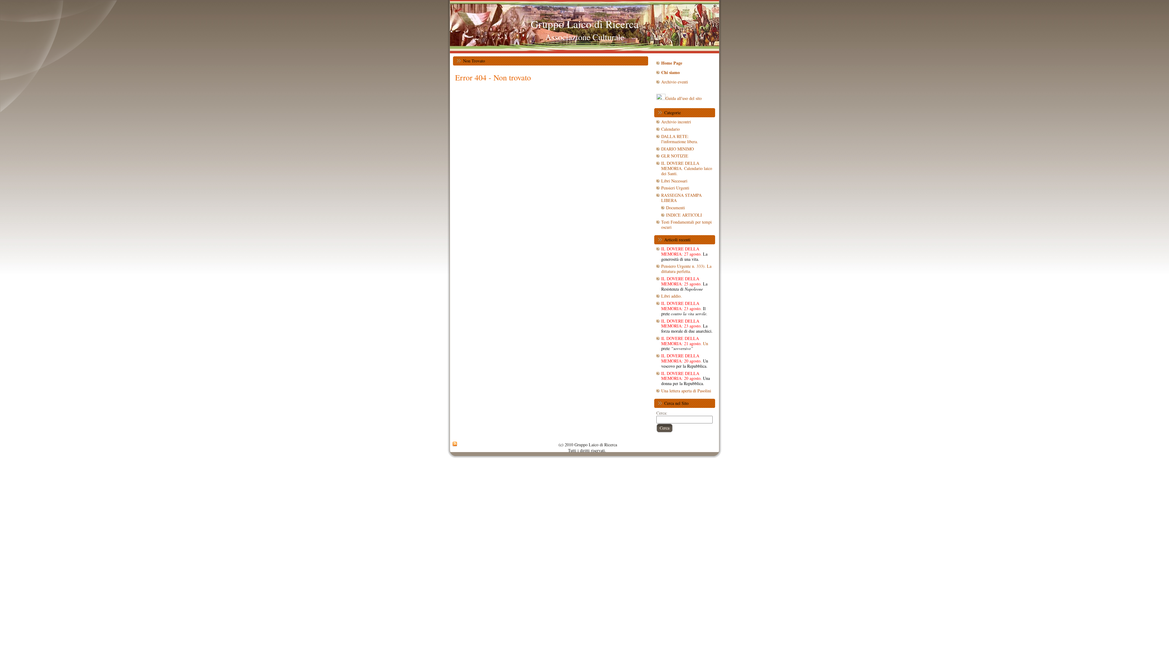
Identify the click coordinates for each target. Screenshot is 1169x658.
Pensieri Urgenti (675, 188)
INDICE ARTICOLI (684, 215)
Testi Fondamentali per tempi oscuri (686, 224)
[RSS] (454, 444)
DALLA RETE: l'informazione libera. (679, 138)
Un (684, 343)
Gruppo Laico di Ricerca (585, 24)
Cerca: (661, 413)
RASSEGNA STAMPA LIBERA (681, 197)
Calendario (670, 129)
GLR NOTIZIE (674, 156)
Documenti (675, 207)
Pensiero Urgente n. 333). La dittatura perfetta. (686, 268)
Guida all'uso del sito (683, 98)
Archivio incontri (676, 122)
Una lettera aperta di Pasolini (686, 391)
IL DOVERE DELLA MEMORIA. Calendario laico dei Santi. (686, 168)
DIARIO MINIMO (677, 149)
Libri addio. (671, 296)
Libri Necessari (674, 181)
